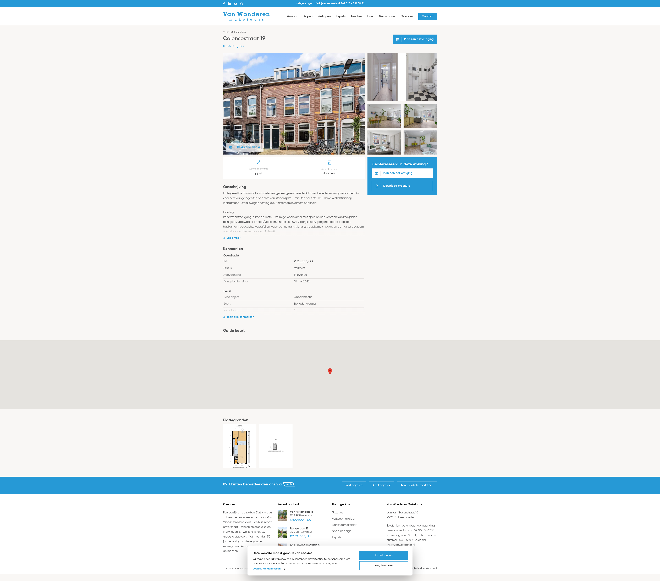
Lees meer (233, 238)
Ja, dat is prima (384, 555)
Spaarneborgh (341, 531)
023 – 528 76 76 (407, 540)
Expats (336, 537)
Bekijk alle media (248, 147)
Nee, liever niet (384, 565)
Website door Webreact (424, 568)
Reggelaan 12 (299, 528)
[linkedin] (229, 3)
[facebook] (224, 3)
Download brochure (396, 185)
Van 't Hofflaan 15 (301, 512)
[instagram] (241, 3)
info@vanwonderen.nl (401, 545)
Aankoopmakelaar (344, 525)
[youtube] (235, 3)
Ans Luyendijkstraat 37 (305, 545)
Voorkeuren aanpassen (267, 568)
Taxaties (337, 512)
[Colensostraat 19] (294, 153)
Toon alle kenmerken (240, 317)
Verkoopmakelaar (343, 518)
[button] (330, 371)
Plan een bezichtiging (397, 173)
